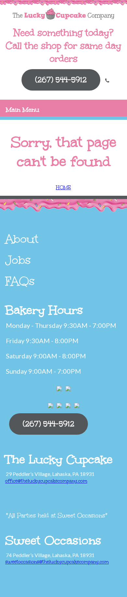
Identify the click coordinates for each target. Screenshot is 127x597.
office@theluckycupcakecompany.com (46, 481)
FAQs (20, 281)
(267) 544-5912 (61, 79)
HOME (63, 187)
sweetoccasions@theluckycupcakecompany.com (57, 562)
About (21, 239)
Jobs (18, 260)
